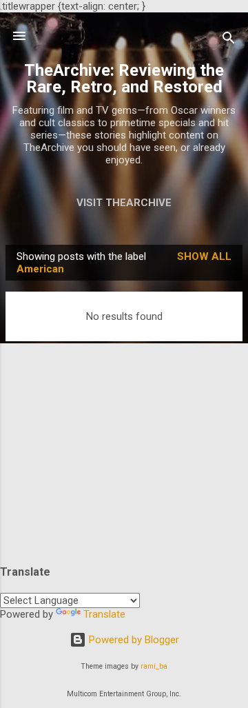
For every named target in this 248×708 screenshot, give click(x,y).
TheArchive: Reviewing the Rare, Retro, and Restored (124, 79)
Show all (204, 256)
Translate (104, 614)
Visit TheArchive (124, 202)
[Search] (228, 40)
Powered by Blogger (132, 640)
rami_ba (154, 666)
